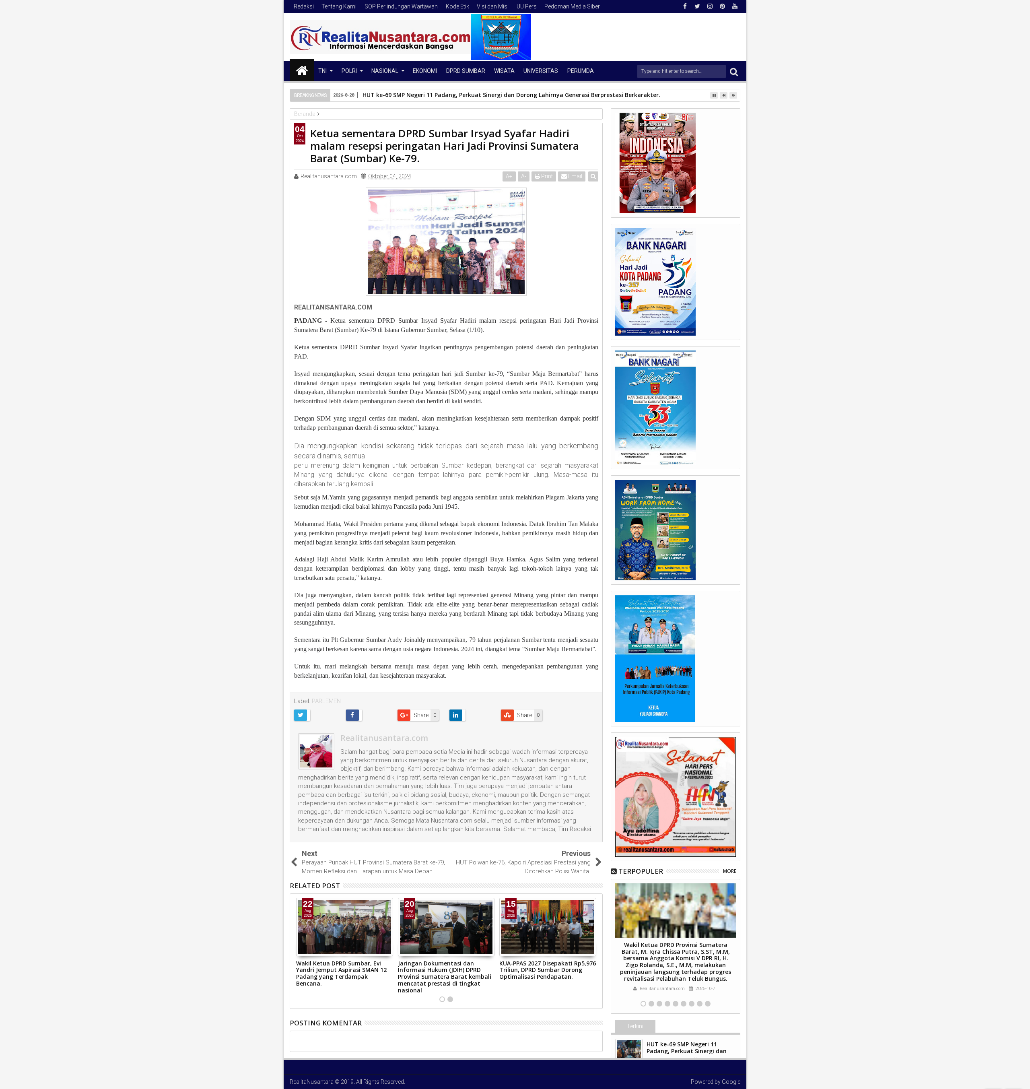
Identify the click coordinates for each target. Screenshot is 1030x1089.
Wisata (504, 71)
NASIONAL (384, 71)
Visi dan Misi (493, 6)
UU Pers (527, 6)
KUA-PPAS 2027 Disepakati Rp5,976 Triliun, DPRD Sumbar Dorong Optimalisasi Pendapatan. (547, 970)
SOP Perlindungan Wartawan (401, 6)
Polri (349, 71)
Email (574, 176)
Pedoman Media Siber (572, 6)
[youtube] (734, 6)
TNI (322, 71)
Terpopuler (640, 871)
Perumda (580, 71)
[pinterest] (722, 6)
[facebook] (684, 6)
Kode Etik (457, 6)
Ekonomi (425, 71)
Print (546, 176)
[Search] (733, 71)
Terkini (635, 1026)
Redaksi (304, 6)
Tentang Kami (338, 6)
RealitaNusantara (312, 1082)
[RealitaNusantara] (302, 70)
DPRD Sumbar (465, 71)
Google (731, 1082)
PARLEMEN (326, 701)
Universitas (540, 71)
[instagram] (709, 6)
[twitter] (697, 6)
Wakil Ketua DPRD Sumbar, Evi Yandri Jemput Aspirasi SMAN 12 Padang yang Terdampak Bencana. (341, 973)
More (729, 871)
